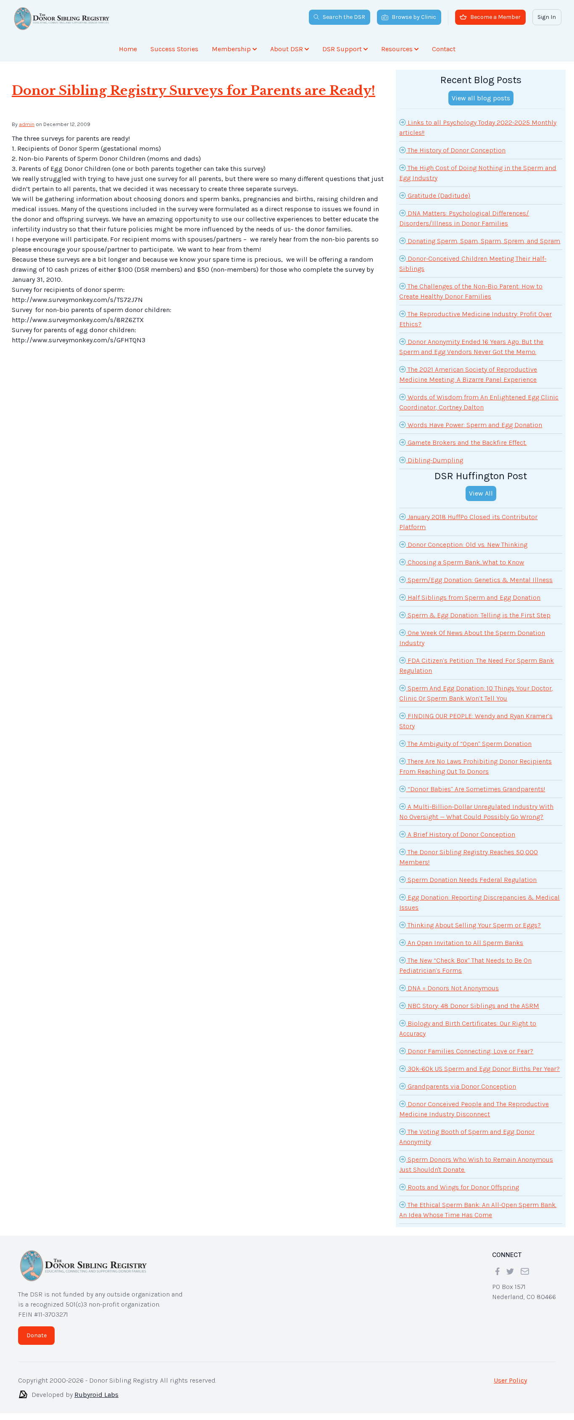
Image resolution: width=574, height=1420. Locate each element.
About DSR (286, 49)
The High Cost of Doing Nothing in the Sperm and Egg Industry (477, 173)
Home (128, 49)
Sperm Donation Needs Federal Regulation (471, 880)
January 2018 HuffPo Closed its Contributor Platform (468, 522)
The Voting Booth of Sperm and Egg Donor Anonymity (467, 1137)
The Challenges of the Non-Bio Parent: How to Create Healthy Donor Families (470, 291)
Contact (444, 49)
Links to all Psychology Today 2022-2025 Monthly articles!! (477, 127)
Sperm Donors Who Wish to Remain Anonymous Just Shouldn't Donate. (476, 1164)
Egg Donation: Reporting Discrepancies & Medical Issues (479, 902)
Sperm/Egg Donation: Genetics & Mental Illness (479, 580)
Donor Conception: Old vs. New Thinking (466, 545)
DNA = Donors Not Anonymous (452, 988)
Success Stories (174, 49)
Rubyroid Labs (96, 1395)
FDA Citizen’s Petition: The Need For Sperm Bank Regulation (476, 665)
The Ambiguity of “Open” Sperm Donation (469, 744)
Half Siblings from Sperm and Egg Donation (473, 597)
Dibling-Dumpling (434, 460)
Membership (231, 49)
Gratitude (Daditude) (438, 195)
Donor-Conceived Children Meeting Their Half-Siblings (472, 264)
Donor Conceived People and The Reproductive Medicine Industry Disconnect (474, 1109)
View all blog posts (481, 98)
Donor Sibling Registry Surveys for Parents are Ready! (193, 90)
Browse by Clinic (414, 17)
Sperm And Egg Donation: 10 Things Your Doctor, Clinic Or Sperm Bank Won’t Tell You (476, 693)
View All (481, 493)
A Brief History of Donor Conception (460, 834)
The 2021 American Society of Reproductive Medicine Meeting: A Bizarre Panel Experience (468, 374)
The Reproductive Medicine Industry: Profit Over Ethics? (475, 319)
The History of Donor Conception (456, 150)
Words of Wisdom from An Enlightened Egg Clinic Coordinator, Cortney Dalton (478, 402)
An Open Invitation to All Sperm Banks (464, 943)
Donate (36, 1335)
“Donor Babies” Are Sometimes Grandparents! (475, 789)
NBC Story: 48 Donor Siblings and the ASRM (472, 1006)
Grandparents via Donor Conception (461, 1086)
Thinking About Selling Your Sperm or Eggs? (473, 925)
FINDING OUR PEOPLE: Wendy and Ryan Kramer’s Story (476, 721)
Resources (397, 49)
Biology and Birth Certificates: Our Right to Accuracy (467, 1028)
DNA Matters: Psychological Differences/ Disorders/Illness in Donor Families (464, 218)
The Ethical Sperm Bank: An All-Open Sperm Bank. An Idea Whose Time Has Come (477, 1210)
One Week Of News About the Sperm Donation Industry (472, 638)
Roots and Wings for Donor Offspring (462, 1187)
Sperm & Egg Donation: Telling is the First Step (478, 615)
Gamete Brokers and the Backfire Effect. (466, 442)
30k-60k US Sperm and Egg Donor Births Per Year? (483, 1069)
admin (26, 124)
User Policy (510, 1380)
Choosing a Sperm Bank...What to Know (465, 562)
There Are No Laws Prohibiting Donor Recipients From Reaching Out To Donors (475, 766)
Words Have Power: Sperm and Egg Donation (474, 425)
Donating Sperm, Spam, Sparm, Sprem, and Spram (483, 241)
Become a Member (495, 17)
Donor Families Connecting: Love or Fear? (469, 1051)
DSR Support (342, 49)
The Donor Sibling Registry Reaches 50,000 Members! (468, 857)
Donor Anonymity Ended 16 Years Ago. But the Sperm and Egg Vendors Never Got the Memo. (471, 347)
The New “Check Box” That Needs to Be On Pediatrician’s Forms (465, 965)
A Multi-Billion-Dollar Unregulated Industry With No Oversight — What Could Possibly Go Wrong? (476, 812)
